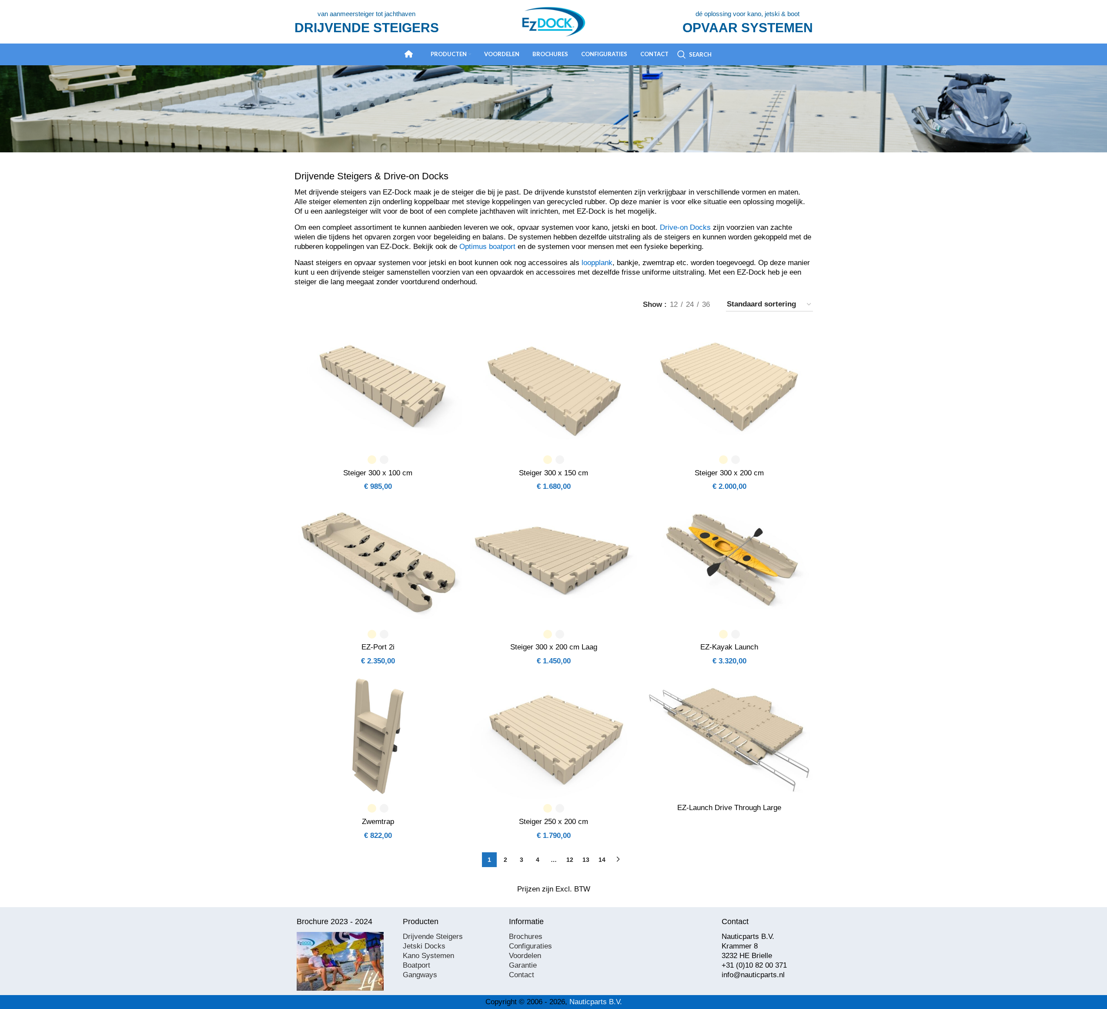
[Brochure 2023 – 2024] (340, 961)
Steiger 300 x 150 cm (553, 473)
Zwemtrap (378, 821)
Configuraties (530, 946)
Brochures (525, 936)
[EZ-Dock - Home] (409, 54)
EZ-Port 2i (378, 647)
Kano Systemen (428, 956)
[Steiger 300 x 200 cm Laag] (553, 562)
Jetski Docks (424, 946)
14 (602, 859)
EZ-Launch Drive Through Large (729, 808)
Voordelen (525, 956)
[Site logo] (553, 21)
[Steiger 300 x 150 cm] (553, 387)
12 (569, 859)
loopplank (597, 263)
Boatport (416, 965)
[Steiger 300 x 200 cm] (729, 387)
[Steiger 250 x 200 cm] (553, 736)
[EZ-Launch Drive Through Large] (729, 736)
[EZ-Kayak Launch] (729, 562)
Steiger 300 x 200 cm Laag (553, 647)
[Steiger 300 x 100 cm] (378, 387)
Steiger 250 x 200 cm (553, 821)
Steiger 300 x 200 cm (729, 473)
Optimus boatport (487, 246)
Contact (521, 975)
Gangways (420, 975)
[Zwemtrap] (378, 736)
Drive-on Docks (685, 227)
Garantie (523, 965)
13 (585, 859)
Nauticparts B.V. (595, 1002)
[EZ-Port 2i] (378, 562)
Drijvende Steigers (433, 936)
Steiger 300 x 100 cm (377, 473)
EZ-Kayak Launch (729, 647)
